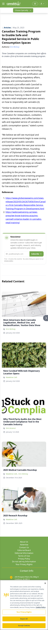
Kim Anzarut (11, 428)
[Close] (45, 583)
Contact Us (24, 547)
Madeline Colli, (12, 474)
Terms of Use (24, 556)
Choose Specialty (21, 10)
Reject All (24, 619)
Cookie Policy (41, 607)
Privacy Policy (24, 558)
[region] (24, 605)
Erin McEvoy (10, 329)
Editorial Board (24, 550)
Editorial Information (24, 553)
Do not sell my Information (24, 561)
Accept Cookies (24, 625)
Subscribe (35, 254)
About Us (24, 542)
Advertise (24, 544)
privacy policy (8, 261)
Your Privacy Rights (24, 564)
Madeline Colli (11, 377)
